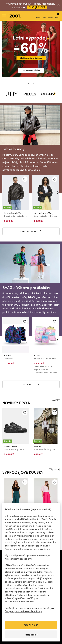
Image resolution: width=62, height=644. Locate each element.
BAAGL (7, 355)
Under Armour (11, 446)
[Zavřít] (58, 5)
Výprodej (54, 469)
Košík (56, 15)
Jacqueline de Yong (14, 213)
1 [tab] (28, 83)
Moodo (37, 446)
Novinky (55, 399)
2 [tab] (33, 83)
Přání (44, 17)
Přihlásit (50, 17)
